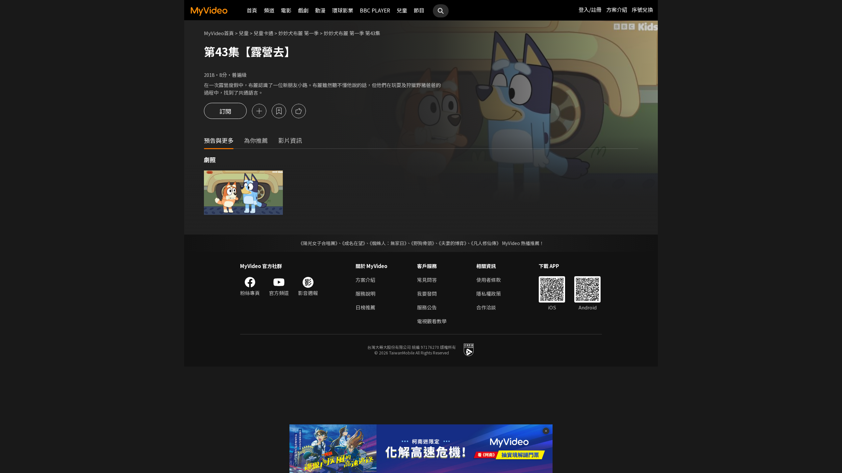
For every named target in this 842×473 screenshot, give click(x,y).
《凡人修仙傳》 (486, 243)
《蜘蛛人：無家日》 (388, 243)
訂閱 (225, 111)
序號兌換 (642, 9)
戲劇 (303, 10)
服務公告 (427, 307)
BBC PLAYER (375, 10)
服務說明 (365, 293)
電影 (286, 10)
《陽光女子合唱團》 (317, 243)
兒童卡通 (263, 33)
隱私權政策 (488, 293)
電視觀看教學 (432, 321)
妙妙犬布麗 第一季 (298, 33)
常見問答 (427, 279)
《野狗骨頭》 (422, 243)
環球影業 (342, 10)
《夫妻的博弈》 (452, 243)
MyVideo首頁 (219, 33)
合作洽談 (486, 307)
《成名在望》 (353, 243)
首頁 (252, 10)
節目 (419, 10)
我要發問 (427, 293)
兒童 (402, 10)
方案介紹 (616, 9)
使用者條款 (488, 279)
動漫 (320, 10)
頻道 (269, 10)
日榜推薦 (365, 307)
